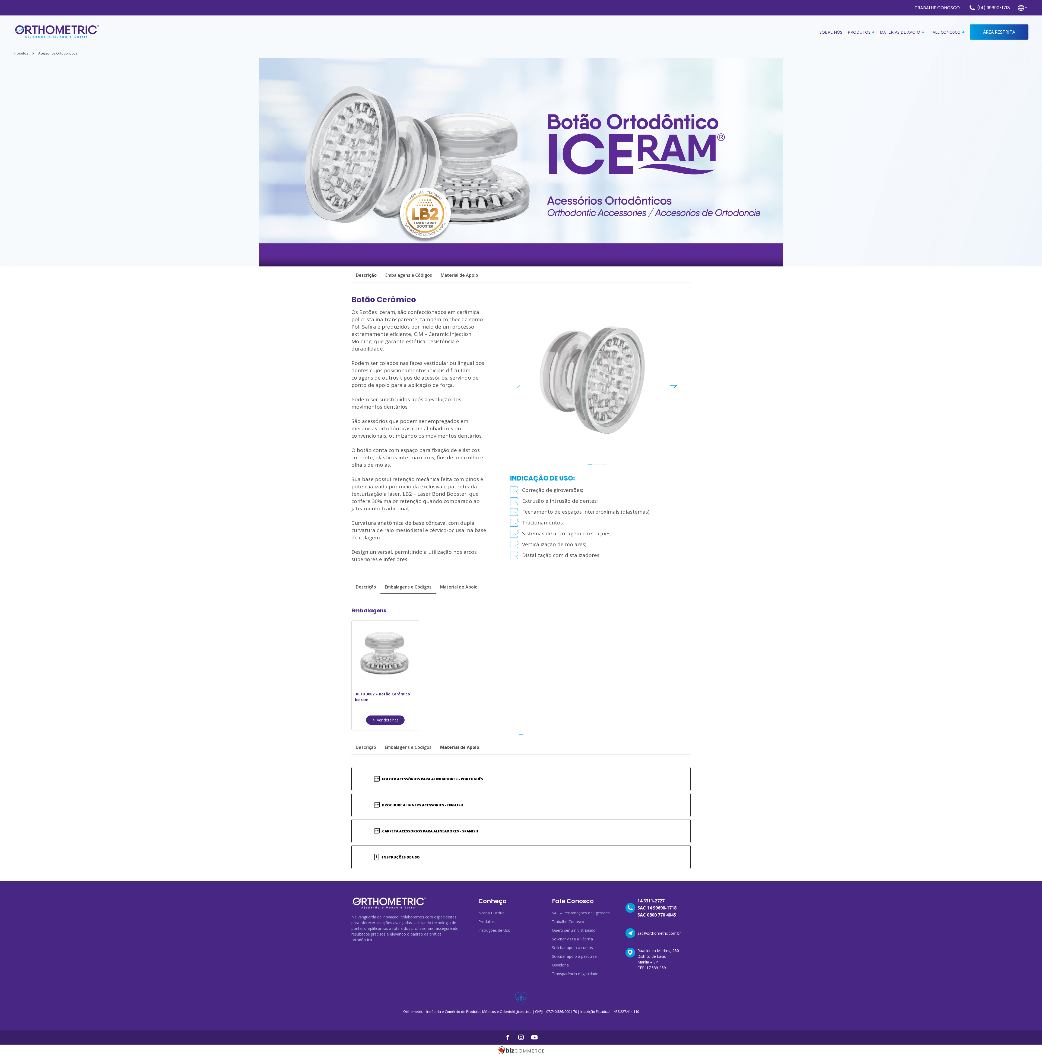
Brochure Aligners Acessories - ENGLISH (422, 805)
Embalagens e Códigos (408, 275)
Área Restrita (999, 32)
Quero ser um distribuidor (574, 930)
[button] (590, 465)
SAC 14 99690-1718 (656, 908)
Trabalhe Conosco (937, 8)
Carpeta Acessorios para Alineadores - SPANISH (430, 831)
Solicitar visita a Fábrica (572, 939)
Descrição (366, 587)
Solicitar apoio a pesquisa (574, 956)
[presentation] (520, 386)
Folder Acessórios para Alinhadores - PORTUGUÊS (432, 779)
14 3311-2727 (651, 901)
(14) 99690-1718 (993, 8)
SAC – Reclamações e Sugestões (581, 912)
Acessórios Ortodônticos (57, 53)
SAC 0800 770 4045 (656, 915)
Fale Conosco (945, 32)
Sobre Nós (830, 32)
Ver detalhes (388, 720)
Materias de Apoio (900, 32)
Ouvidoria (560, 965)
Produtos (21, 53)
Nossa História (491, 912)
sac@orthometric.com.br (659, 933)
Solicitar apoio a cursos (572, 947)
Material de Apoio (459, 275)
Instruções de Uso (401, 857)
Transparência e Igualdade (575, 973)
